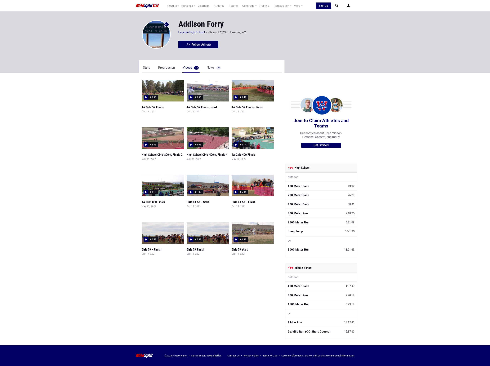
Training (264, 5)
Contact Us (233, 355)
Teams (233, 5)
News (213, 67)
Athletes (219, 5)
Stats (146, 67)
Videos (190, 67)
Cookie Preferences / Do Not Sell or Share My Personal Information (317, 355)
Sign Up (323, 5)
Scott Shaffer (213, 355)
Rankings (187, 5)
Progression (166, 67)
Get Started (321, 145)
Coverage (248, 5)
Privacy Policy (251, 355)
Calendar (203, 5)
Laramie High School (191, 32)
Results (172, 5)
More (297, 5)
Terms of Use (270, 355)
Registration (281, 5)
